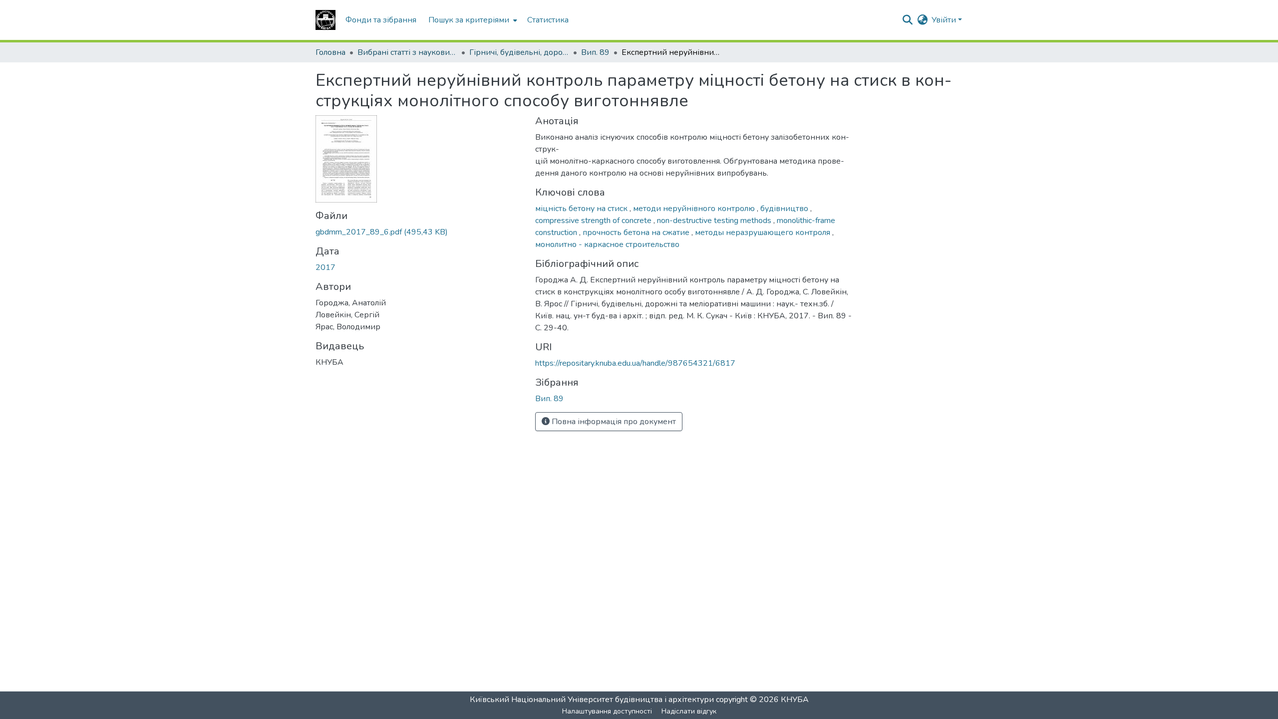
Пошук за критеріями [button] (468, 19)
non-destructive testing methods (715, 220)
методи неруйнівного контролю (695, 208)
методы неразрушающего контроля (763, 232)
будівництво (785, 208)
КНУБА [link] (795, 699)
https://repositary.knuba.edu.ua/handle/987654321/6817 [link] (635, 363)
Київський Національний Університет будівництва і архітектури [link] (592, 699)
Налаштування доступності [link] (607, 711)
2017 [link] (325, 267)
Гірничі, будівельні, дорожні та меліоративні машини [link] (519, 52)
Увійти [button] (945, 19)
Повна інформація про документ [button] (613, 421)
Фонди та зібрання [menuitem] (380, 19)
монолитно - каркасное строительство (607, 244)
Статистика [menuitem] (548, 19)
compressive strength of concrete (594, 220)
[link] (419, 232)
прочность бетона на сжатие (637, 232)
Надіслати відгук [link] (688, 711)
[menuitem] (471, 20)
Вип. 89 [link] (595, 52)
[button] (325, 20)
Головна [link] (330, 52)
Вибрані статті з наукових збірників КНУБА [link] (407, 52)
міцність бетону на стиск (582, 208)
